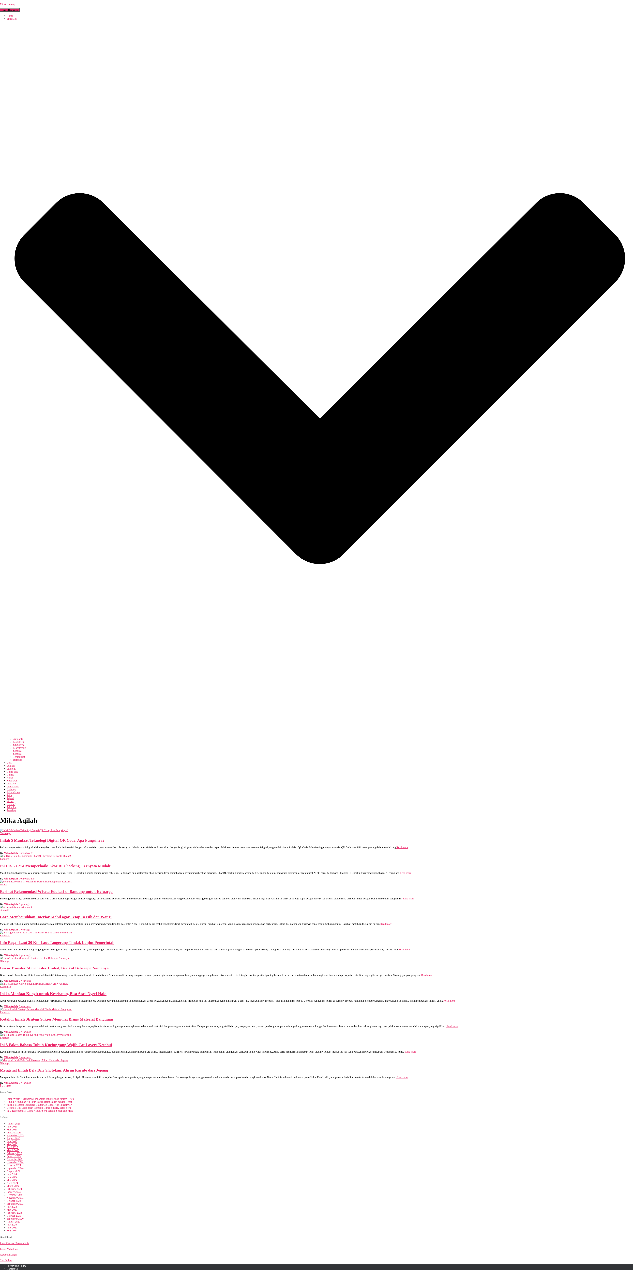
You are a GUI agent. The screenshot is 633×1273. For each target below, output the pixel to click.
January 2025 (14, 1156)
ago (26, 853)
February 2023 (14, 1212)
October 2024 (14, 1165)
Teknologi (12, 807)
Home (10, 15)
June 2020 (12, 1227)
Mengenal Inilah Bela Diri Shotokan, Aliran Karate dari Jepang (54, 1070)
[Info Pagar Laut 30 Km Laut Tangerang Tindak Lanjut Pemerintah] (36, 932)
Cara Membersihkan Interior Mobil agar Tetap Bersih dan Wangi (56, 917)
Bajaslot (17, 759)
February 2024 (14, 1189)
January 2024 (14, 1191)
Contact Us (12, 1268)
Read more (402, 847)
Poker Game (13, 792)
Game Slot (12, 771)
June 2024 (12, 1177)
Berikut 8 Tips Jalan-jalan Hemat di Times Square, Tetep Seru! (39, 1107)
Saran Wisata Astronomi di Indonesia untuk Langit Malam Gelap (40, 1098)
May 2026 (12, 1129)
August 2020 (13, 1221)
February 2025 (14, 1153)
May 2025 (12, 1144)
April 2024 (12, 1183)
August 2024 (13, 1171)
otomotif (11, 804)
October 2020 (14, 1215)
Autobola (18, 739)
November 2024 (15, 1162)
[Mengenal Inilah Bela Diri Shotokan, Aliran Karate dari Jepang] (34, 1060)
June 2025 (12, 1141)
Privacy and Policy (16, 1265)
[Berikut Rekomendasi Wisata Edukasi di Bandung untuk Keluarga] (36, 881)
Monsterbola (19, 747)
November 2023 (15, 1197)
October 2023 (14, 1200)
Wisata (10, 801)
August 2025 (13, 1138)
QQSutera (18, 745)
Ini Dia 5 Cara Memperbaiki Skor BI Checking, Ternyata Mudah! (55, 866)
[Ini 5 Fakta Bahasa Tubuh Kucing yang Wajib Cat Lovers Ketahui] (36, 1034)
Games (10, 774)
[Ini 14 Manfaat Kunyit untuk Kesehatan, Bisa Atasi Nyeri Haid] (34, 983)
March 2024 (13, 1186)
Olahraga (11, 789)
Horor (10, 777)
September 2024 (15, 1168)
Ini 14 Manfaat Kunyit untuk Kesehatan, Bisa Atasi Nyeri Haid (53, 994)
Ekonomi (11, 768)
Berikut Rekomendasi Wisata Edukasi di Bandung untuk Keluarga (56, 891)
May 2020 (12, 1230)
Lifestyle (11, 783)
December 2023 (15, 1194)
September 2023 (15, 1203)
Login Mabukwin (9, 1249)
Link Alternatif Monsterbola (14, 1243)
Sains (9, 795)
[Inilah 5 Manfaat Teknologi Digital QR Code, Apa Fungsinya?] (34, 830)
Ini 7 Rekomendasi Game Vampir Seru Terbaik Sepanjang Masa (40, 1110)
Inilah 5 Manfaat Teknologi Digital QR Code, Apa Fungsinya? (52, 840)
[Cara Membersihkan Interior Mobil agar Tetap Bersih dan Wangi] (16, 907)
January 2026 (14, 1132)
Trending (11, 810)
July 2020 (12, 1224)
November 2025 (15, 1135)
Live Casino (13, 786)
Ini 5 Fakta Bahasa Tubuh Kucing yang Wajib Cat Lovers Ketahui (56, 1045)
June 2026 (12, 1126)
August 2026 (13, 1123)
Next (8, 1085)
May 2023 (12, 1209)
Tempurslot (19, 756)
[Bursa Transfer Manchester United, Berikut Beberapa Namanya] (34, 958)
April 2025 (12, 1147)
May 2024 (12, 1180)
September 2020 (15, 1218)
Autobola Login (8, 1254)
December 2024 (15, 1159)
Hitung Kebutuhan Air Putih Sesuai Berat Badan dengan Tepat (39, 1101)
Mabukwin (19, 742)
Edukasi (11, 765)
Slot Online (6, 1260)
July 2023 (12, 1206)
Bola (9, 762)
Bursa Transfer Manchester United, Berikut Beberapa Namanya (54, 968)
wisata (3, 884)
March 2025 (13, 1150)
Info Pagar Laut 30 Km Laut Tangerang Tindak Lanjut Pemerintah (57, 942)
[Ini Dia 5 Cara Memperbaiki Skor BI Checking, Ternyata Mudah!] (35, 856)
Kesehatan (12, 780)
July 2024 (12, 1174)
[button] (320, 736)
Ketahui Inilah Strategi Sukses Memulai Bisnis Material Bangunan (56, 1019)
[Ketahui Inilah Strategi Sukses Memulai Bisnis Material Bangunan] (36, 1009)
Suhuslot (17, 750)
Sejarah (10, 798)
